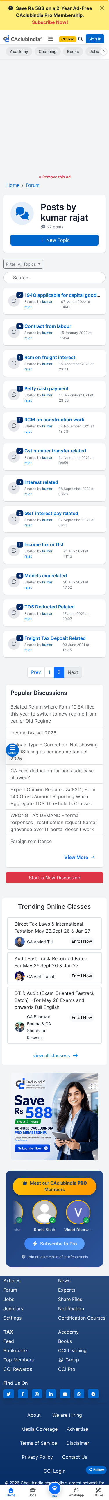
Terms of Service (38, 1443)
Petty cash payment (46, 388)
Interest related (41, 482)
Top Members (18, 1360)
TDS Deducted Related (49, 607)
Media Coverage (39, 1429)
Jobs (94, 51)
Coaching (48, 51)
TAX (8, 1332)
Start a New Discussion (54, 878)
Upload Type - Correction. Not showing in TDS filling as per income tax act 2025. (54, 751)
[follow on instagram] (37, 1393)
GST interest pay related (51, 513)
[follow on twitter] (8, 1393)
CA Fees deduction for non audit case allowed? (52, 774)
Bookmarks (15, 1350)
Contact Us (74, 1457)
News (64, 1281)
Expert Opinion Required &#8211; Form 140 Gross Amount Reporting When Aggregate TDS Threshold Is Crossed (52, 796)
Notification (71, 1308)
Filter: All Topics (21, 264)
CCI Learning (72, 1350)
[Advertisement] (54, 116)
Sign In (94, 38)
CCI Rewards (17, 1369)
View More (76, 857)
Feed (8, 1341)
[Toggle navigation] (51, 39)
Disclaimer (77, 1443)
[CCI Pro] (54, 1116)
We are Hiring (67, 1415)
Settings (12, 1318)
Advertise (77, 1429)
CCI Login (54, 1471)
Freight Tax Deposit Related (55, 638)
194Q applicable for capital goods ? (63, 295)
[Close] (102, 8)
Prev (36, 672)
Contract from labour (47, 326)
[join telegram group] (93, 1393)
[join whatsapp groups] (79, 1393)
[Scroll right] (102, 51)
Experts (66, 1290)
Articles (11, 1281)
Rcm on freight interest (49, 357)
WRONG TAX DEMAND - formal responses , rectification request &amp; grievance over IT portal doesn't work (53, 822)
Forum (10, 1290)
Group (71, 1360)
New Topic (58, 240)
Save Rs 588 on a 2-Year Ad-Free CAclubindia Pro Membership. (54, 15)
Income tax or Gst (44, 544)
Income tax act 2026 (33, 733)
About (34, 1415)
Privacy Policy (37, 1457)
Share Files (70, 1299)
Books (73, 51)
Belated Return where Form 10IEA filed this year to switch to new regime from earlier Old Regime (53, 714)
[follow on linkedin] (51, 1393)
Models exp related (45, 575)
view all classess (51, 1055)
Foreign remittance (31, 841)
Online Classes (54, 906)
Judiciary (13, 1308)
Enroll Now (82, 941)
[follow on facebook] (23, 1393)
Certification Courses (81, 1318)
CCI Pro (66, 1369)
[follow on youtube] (65, 1393)
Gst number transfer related (55, 451)
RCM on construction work (54, 420)
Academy (19, 51)
